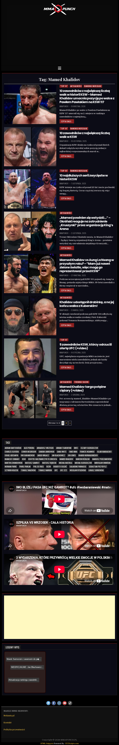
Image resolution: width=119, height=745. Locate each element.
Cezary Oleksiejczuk (89, 447)
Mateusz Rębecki (49, 462)
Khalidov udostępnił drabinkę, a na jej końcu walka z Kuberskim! (87, 304)
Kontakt (7, 722)
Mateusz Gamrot (32, 462)
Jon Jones (72, 455)
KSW (24, 459)
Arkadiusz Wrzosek (45, 447)
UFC (56, 470)
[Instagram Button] (59, 703)
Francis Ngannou (87, 451)
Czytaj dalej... (67, 121)
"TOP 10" (64, 86)
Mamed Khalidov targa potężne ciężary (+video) (83, 389)
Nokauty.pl (9, 715)
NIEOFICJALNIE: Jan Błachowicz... (23, 661)
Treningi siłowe (81, 382)
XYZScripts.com (72, 744)
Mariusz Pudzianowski (102, 459)
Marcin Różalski (83, 459)
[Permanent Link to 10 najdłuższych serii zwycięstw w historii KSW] (30, 188)
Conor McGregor (29, 451)
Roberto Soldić (60, 466)
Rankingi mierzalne (92, 86)
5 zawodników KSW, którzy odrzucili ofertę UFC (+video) (86, 346)
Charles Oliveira (12, 451)
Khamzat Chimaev (12, 459)
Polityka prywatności (14, 729)
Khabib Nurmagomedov (88, 455)
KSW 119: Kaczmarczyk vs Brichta (42, 459)
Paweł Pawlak (25, 466)
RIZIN (48, 466)
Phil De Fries (38, 466)
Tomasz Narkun (45, 470)
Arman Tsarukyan (63, 447)
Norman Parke (11, 466)
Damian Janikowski (46, 451)
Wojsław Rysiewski (78, 470)
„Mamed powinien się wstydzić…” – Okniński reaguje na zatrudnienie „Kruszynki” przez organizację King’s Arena (86, 223)
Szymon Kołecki (11, 470)
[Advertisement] (59, 39)
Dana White (61, 451)
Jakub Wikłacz (43, 455)
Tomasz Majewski (28, 470)
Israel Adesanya (11, 455)
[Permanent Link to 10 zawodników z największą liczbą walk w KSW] (30, 146)
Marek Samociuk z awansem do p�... (27, 675)
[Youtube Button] (65, 703)
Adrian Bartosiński (13, 447)
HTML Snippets (46, 744)
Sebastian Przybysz (98, 466)
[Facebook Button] (54, 703)
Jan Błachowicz (58, 455)
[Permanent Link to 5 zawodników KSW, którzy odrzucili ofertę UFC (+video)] (30, 358)
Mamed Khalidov (66, 459)
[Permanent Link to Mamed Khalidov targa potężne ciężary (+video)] (30, 399)
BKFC (76, 447)
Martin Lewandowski (13, 462)
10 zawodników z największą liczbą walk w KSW (85, 135)
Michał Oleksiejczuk (83, 462)
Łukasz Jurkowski (96, 470)
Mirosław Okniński (102, 462)
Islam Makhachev (104, 451)
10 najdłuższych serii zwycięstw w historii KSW (84, 177)
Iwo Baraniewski (28, 455)
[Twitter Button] (48, 703)
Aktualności (76, 86)
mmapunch (64, 106)
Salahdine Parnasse (78, 466)
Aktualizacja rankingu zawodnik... (27, 666)
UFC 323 (63, 470)
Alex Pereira (29, 447)
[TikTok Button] (70, 703)
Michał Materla (65, 462)
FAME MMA (73, 451)
